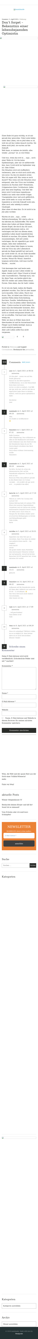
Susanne (5, 19)
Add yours (26, 362)
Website (5, 710)
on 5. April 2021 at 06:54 (23, 371)
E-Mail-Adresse (9, 701)
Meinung (23, 19)
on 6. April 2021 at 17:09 (23, 607)
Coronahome (7, 350)
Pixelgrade (19, 1333)
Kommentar (7, 666)
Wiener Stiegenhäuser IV (12, 800)
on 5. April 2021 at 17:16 (26, 493)
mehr (4, 779)
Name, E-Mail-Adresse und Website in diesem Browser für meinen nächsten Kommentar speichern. (19, 720)
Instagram (26, 2)
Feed (30, 2)
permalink (30, 350)
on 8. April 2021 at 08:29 (23, 626)
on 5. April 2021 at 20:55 (26, 531)
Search (35, 2)
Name (5, 693)
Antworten (15, 373)
